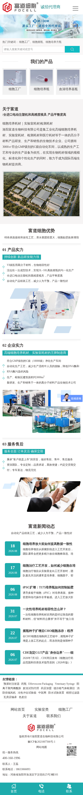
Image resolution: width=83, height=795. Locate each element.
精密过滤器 (72, 692)
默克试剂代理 (31, 688)
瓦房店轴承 (10, 697)
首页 (14, 791)
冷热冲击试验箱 (27, 692)
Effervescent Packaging (40, 683)
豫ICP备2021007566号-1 (41, 741)
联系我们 (53, 716)
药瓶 (24, 683)
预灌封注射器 (12, 683)
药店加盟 (46, 688)
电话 (41, 791)
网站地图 (41, 747)
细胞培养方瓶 (54, 42)
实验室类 (42, 709)
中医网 (42, 692)
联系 (69, 791)
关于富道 (30, 716)
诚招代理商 (50, 7)
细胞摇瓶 (37, 42)
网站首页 (18, 709)
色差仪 (23, 697)
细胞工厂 (24, 42)
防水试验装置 (56, 692)
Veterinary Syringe (65, 683)
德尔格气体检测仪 (64, 688)
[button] (78, 26)
